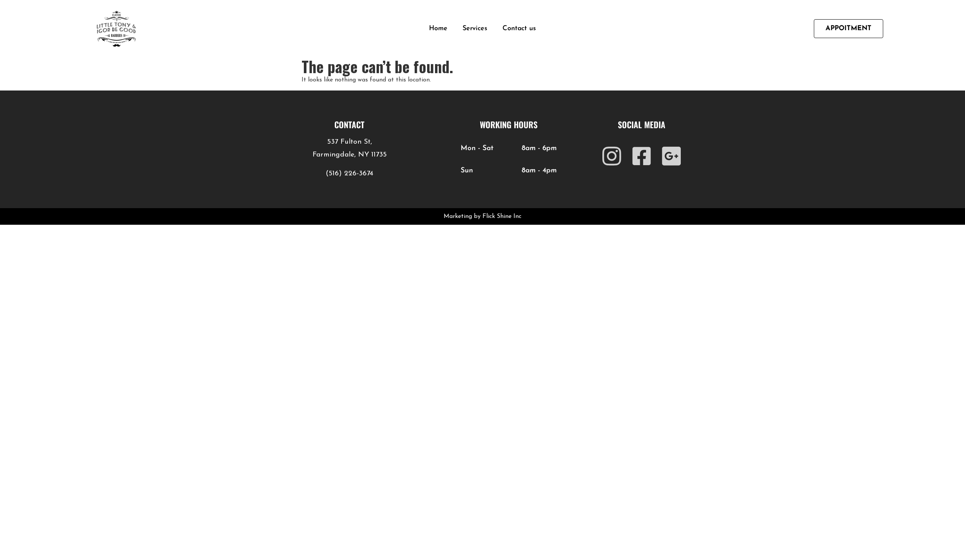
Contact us (519, 28)
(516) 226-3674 (349, 173)
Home (438, 28)
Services (475, 28)
